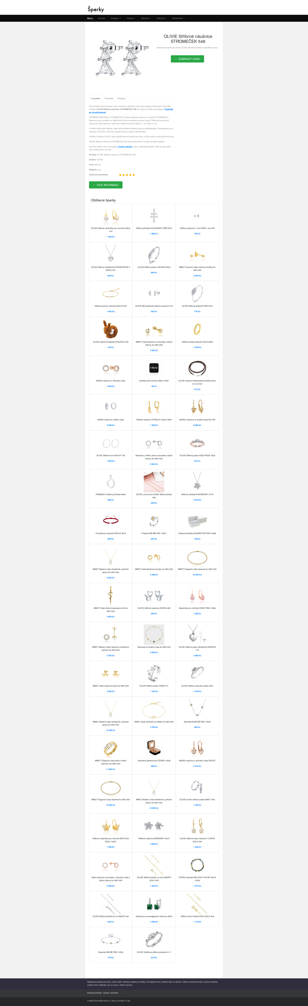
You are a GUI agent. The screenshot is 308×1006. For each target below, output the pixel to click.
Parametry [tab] (109, 98)
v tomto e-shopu (124, 146)
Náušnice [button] (145, 18)
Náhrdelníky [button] (177, 18)
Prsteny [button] (130, 18)
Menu (90, 18)
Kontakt (120, 1000)
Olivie (96, 985)
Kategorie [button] (115, 18)
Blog (114, 1000)
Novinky (101, 18)
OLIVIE (184, 47)
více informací (108, 185)
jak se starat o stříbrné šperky (119, 985)
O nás (127, 1000)
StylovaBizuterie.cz (102, 1000)
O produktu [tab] (95, 98)
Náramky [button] (161, 18)
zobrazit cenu (189, 59)
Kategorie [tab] (121, 98)
